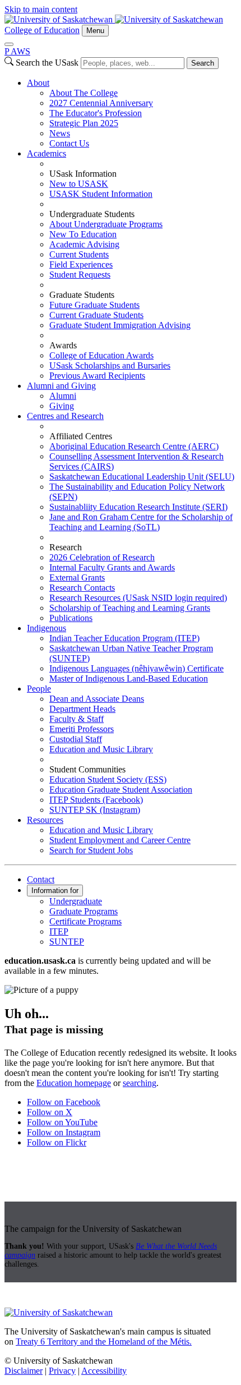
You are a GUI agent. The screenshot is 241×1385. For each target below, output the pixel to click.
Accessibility (104, 1370)
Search (202, 63)
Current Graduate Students (96, 315)
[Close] (8, 44)
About (38, 83)
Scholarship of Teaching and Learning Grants (129, 608)
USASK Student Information (100, 194)
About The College (83, 93)
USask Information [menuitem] (83, 173)
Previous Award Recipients (97, 375)
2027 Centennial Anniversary (101, 103)
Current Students (79, 254)
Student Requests (79, 274)
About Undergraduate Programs (106, 224)
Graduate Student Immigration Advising (120, 325)
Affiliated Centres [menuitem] (80, 436)
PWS (17, 51)
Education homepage (73, 1083)
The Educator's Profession (95, 113)
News (59, 133)
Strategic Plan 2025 (83, 123)
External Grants (77, 577)
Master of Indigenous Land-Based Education (128, 678)
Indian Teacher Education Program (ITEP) (124, 638)
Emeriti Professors (81, 729)
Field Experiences (81, 264)
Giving (61, 406)
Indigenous (46, 628)
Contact (40, 879)
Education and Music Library (101, 749)
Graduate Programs (83, 911)
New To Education (83, 234)
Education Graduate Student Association (120, 789)
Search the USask (47, 62)
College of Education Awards (101, 355)
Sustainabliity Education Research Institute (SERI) (138, 507)
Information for (54, 890)
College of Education (42, 30)
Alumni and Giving (61, 385)
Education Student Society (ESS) (107, 779)
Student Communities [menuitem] (87, 769)
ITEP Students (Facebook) (96, 799)
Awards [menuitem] (63, 345)
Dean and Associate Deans (96, 698)
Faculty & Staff (76, 719)
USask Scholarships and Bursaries (109, 365)
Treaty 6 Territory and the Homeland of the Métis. (104, 1341)
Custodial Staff (75, 739)
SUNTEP (66, 941)
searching (139, 1083)
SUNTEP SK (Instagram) (94, 810)
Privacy (62, 1370)
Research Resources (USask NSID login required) (138, 597)
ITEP (58, 931)
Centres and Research (65, 416)
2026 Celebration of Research (102, 557)
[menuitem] (132, 113)
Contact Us (69, 143)
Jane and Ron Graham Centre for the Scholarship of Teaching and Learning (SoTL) (141, 522)
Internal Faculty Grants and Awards (112, 567)
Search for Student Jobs (91, 850)
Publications (70, 618)
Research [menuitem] (65, 547)
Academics (46, 153)
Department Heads (82, 709)
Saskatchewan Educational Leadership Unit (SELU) (141, 476)
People (39, 688)
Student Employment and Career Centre (120, 840)
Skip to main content (40, 9)
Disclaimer (23, 1370)
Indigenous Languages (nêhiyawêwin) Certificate (136, 668)
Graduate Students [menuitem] (81, 295)
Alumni (62, 396)
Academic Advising (84, 244)
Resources (45, 820)
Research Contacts (82, 587)
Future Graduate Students (94, 305)
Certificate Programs (85, 921)
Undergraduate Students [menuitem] (92, 214)
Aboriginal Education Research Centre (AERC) (134, 446)
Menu (95, 30)
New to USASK (78, 183)
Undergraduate (75, 901)
